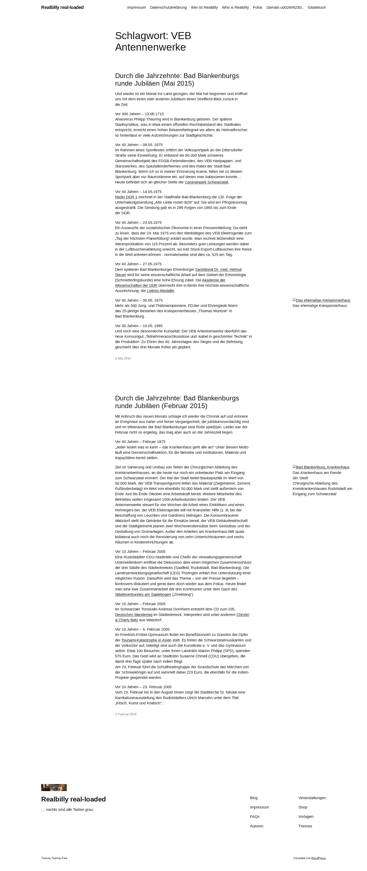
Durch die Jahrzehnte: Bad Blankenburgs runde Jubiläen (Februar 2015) (177, 402)
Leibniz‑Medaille (160, 291)
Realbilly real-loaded (62, 7)
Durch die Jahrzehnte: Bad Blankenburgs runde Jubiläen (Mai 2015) (177, 79)
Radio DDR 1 (126, 197)
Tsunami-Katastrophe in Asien (146, 640)
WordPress (318, 858)
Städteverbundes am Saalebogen (143, 594)
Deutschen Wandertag (133, 615)
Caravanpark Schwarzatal (206, 182)
